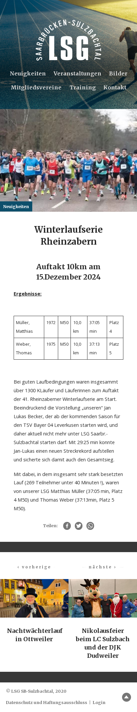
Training (82, 87)
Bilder (118, 73)
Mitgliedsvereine (36, 87)
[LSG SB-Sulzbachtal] (68, 40)
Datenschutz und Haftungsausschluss (46, 702)
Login (99, 702)
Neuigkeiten (28, 73)
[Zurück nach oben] (126, 697)
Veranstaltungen (77, 73)
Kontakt (114, 87)
